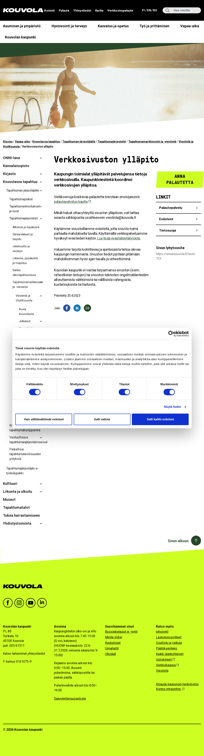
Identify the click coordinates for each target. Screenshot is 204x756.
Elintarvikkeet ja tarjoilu (23, 237)
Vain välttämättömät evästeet (44, 419)
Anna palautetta (180, 179)
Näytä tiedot (172, 406)
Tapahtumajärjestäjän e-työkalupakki (22, 471)
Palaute (64, 10)
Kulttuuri (10, 483)
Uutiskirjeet (164, 659)
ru (155, 10)
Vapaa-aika (189, 26)
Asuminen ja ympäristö (22, 26)
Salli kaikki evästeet (160, 419)
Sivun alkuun (178, 541)
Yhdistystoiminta (17, 523)
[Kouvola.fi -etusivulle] (24, 586)
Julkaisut (24, 321)
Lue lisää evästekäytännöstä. (118, 238)
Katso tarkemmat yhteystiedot (24, 653)
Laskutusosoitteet (168, 637)
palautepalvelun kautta (71, 202)
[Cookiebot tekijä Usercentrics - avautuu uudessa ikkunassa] (171, 334)
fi (143, 10)
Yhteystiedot (82, 10)
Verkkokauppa (166, 665)
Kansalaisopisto (16, 166)
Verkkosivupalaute (120, 10)
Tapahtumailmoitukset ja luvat (24, 208)
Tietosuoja (167, 230)
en (149, 10)
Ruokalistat (113, 643)
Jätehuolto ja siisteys (21, 249)
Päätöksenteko (166, 648)
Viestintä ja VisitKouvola (24, 298)
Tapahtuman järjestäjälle (78, 141)
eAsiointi (162, 632)
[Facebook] (66, 308)
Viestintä (162, 671)
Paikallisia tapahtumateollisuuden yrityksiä (25, 454)
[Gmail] (87, 308)
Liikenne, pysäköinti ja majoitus (25, 260)
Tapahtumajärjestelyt (112, 141)
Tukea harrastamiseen (21, 515)
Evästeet (166, 219)
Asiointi (49, 10)
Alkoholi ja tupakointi (26, 227)
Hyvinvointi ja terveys (69, 26)
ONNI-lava (11, 158)
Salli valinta (102, 419)
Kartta (99, 10)
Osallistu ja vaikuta (169, 643)
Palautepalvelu (170, 208)
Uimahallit (112, 648)
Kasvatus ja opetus (113, 26)
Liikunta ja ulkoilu (17, 491)
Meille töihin (113, 637)
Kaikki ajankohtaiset (169, 654)
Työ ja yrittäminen (154, 26)
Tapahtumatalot (16, 507)
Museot (9, 499)
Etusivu (8, 141)
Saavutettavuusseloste (70, 698)
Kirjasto (9, 174)
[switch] (79, 392)
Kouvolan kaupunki (20, 37)
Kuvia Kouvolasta (26, 311)
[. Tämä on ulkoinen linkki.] (77, 308)
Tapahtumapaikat (21, 199)
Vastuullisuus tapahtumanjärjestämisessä (27, 439)
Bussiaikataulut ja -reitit (121, 632)
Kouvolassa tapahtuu (46, 141)
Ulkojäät (110, 654)
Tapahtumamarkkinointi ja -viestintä (152, 141)
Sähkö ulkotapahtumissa (24, 272)
